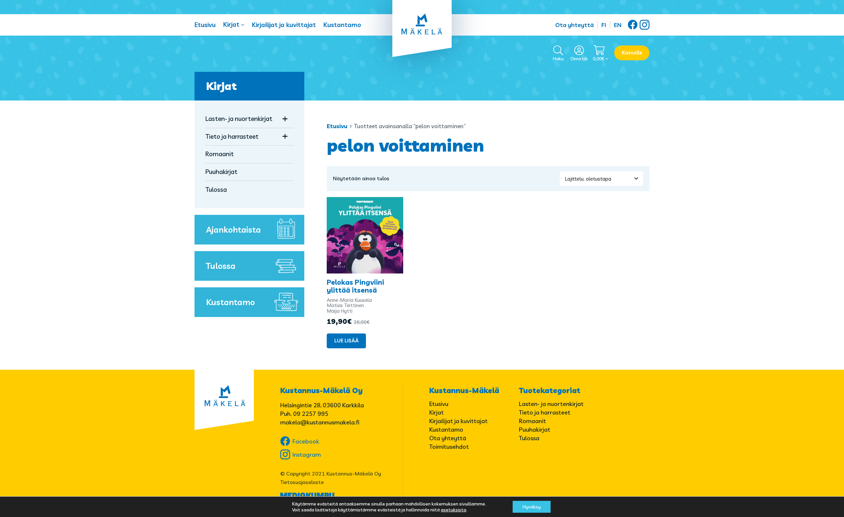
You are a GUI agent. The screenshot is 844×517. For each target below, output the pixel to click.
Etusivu (205, 25)
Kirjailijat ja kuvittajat (284, 25)
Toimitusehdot (449, 446)
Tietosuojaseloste (302, 482)
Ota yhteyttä (574, 25)
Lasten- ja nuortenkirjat (238, 119)
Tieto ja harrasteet (231, 136)
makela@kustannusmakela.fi (319, 422)
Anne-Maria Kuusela (349, 300)
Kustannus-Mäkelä (464, 390)
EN (617, 25)
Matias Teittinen (345, 305)
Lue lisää (346, 340)
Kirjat (231, 24)
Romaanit (219, 154)
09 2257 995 (310, 413)
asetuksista (453, 510)
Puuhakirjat (221, 172)
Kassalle (632, 52)
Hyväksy (532, 507)
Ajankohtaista (233, 229)
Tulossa (216, 189)
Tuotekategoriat (549, 390)
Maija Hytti (339, 311)
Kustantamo (342, 25)
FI (603, 25)
